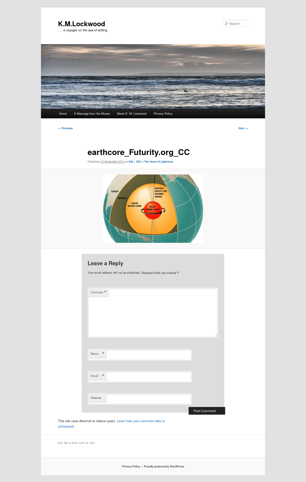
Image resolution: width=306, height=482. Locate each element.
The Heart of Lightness (158, 161)
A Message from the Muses (92, 113)
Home (63, 113)
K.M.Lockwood (81, 23)
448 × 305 (134, 161)
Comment (98, 292)
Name (97, 353)
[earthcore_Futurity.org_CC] (153, 208)
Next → (243, 128)
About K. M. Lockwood (132, 113)
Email (97, 375)
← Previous (65, 128)
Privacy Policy (163, 113)
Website (96, 398)
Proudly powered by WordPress (164, 466)
